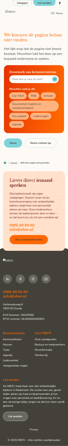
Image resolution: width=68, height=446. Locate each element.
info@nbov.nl (21, 230)
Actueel (48, 96)
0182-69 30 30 (22, 225)
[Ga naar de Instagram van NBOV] (33, 279)
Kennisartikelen (12, 339)
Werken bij (41, 355)
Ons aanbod (19, 116)
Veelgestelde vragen (15, 365)
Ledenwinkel (10, 360)
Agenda (16, 124)
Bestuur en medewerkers (50, 344)
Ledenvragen (41, 116)
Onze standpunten (45, 339)
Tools (6, 350)
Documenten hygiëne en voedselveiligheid (26, 106)
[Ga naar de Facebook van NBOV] (20, 279)
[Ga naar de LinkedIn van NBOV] (7, 279)
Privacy (34, 429)
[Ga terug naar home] (20, 13)
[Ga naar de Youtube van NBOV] (46, 279)
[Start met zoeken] (54, 79)
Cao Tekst (18, 96)
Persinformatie (43, 350)
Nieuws (7, 344)
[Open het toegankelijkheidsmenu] (60, 3)
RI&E (34, 96)
